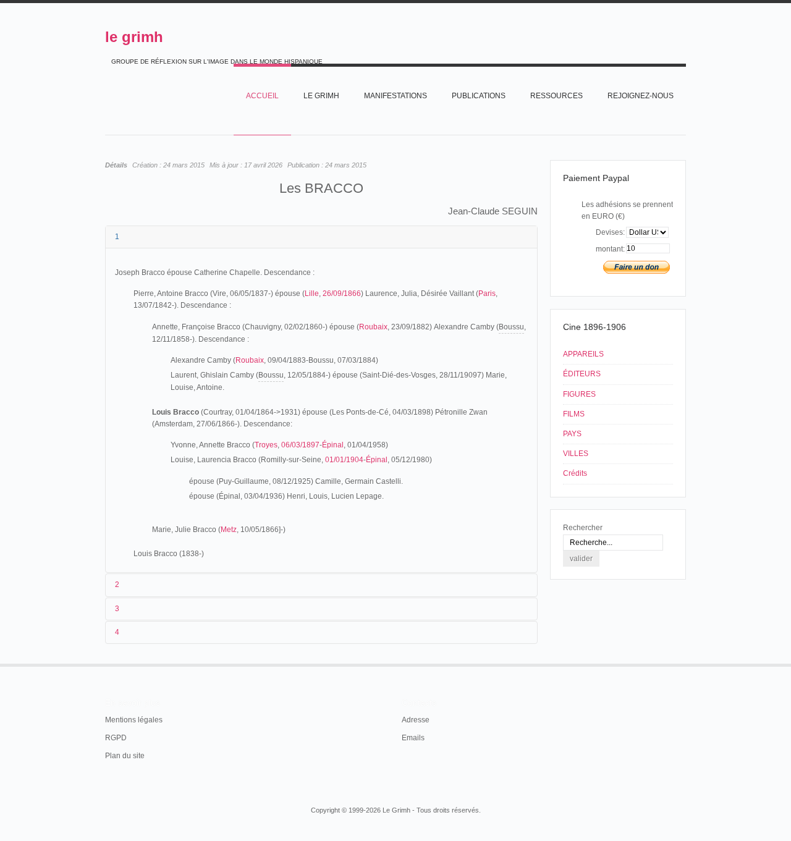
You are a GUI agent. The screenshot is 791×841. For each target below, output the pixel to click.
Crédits (575, 473)
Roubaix (373, 327)
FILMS (574, 414)
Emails (413, 737)
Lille (312, 293)
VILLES (575, 453)
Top (684, 663)
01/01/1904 (344, 459)
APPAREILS (583, 354)
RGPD (116, 737)
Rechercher (583, 527)
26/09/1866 (342, 293)
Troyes (266, 445)
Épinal (333, 445)
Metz (229, 529)
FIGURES (579, 394)
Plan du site (125, 755)
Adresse (415, 720)
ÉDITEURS (582, 374)
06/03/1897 (300, 445)
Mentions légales (134, 720)
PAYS (572, 433)
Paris (487, 293)
